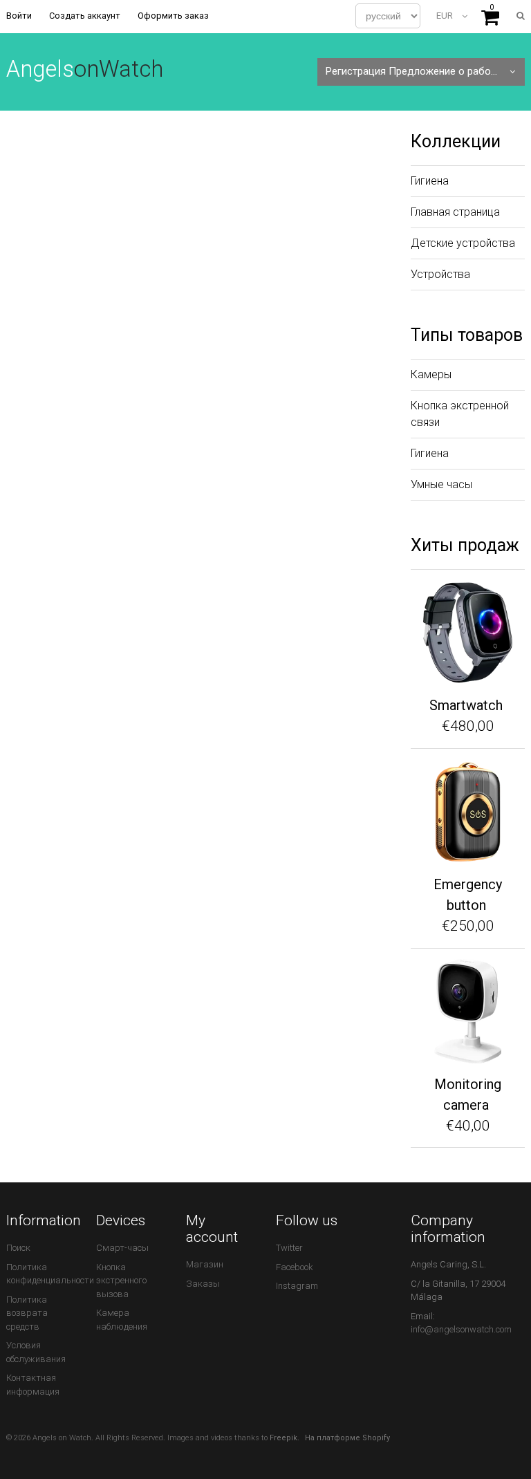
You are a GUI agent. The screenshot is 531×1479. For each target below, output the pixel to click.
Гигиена (430, 180)
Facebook (294, 1267)
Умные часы (441, 484)
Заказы (203, 1283)
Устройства (440, 274)
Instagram (297, 1286)
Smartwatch (466, 705)
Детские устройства (463, 243)
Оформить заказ (173, 15)
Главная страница (455, 211)
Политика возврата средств (27, 1313)
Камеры (431, 374)
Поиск (18, 1248)
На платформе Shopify (347, 1437)
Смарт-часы (122, 1248)
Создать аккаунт (84, 15)
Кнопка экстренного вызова (121, 1280)
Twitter (289, 1248)
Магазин (204, 1264)
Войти (19, 15)
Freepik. (284, 1437)
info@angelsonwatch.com (461, 1329)
